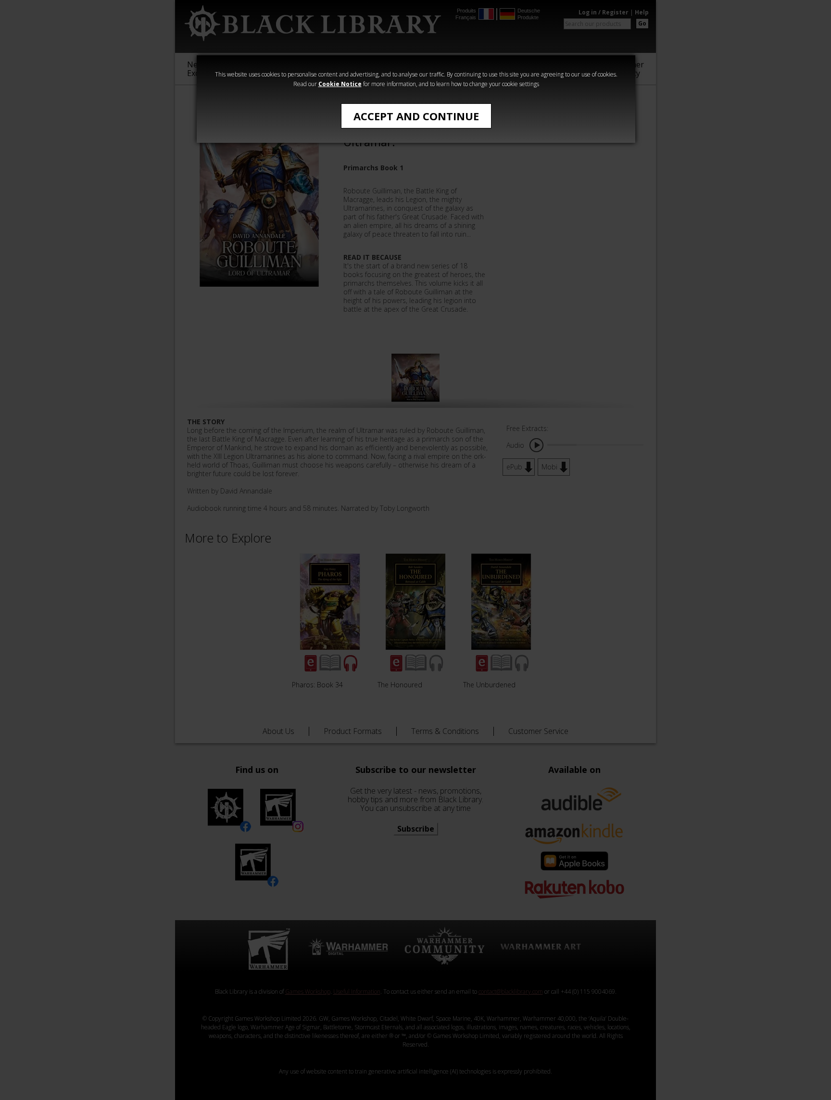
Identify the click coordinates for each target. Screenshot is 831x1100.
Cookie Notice (340, 84)
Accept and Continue (416, 116)
